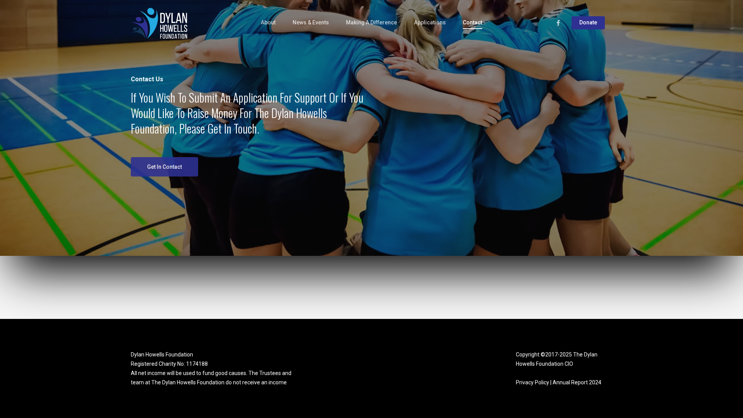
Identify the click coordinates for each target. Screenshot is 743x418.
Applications (430, 22)
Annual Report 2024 (577, 382)
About (268, 22)
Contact (472, 22)
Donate (588, 22)
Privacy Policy (532, 382)
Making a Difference (371, 22)
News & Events (311, 22)
